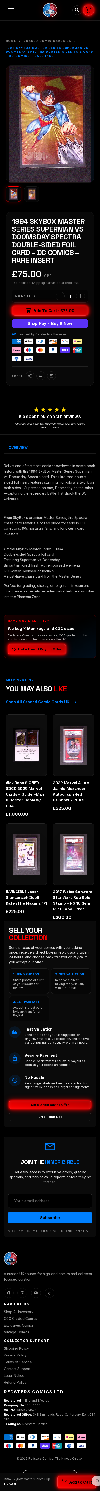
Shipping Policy (16, 1348)
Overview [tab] (18, 447)
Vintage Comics (16, 1332)
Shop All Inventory (18, 1312)
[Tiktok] (49, 1293)
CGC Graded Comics (20, 1318)
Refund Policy (15, 1382)
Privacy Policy (15, 1355)
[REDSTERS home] (50, 10)
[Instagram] (22, 1293)
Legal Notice (14, 1375)
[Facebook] (9, 1293)
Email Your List (49, 1117)
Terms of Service (18, 1362)
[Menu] (22, 10)
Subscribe (50, 1217)
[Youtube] (36, 1293)
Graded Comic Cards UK (47, 41)
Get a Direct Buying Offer (50, 1104)
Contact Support (17, 1369)
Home (11, 41)
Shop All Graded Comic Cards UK (41, 702)
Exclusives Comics (18, 1325)
